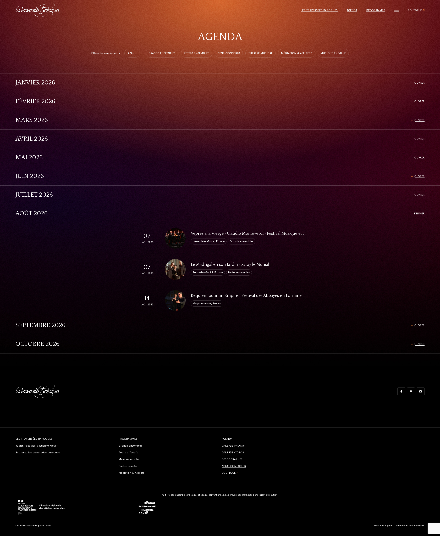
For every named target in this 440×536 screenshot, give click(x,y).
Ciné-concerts (128, 466)
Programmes (375, 10)
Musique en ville (129, 459)
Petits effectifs (128, 452)
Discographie (232, 459)
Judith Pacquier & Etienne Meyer (36, 445)
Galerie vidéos (233, 452)
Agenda (352, 10)
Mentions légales (383, 525)
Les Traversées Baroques (319, 10)
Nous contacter (234, 466)
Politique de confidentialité (410, 525)
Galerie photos (233, 445)
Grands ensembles (130, 445)
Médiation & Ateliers (132, 472)
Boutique (415, 10)
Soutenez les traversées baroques (37, 452)
